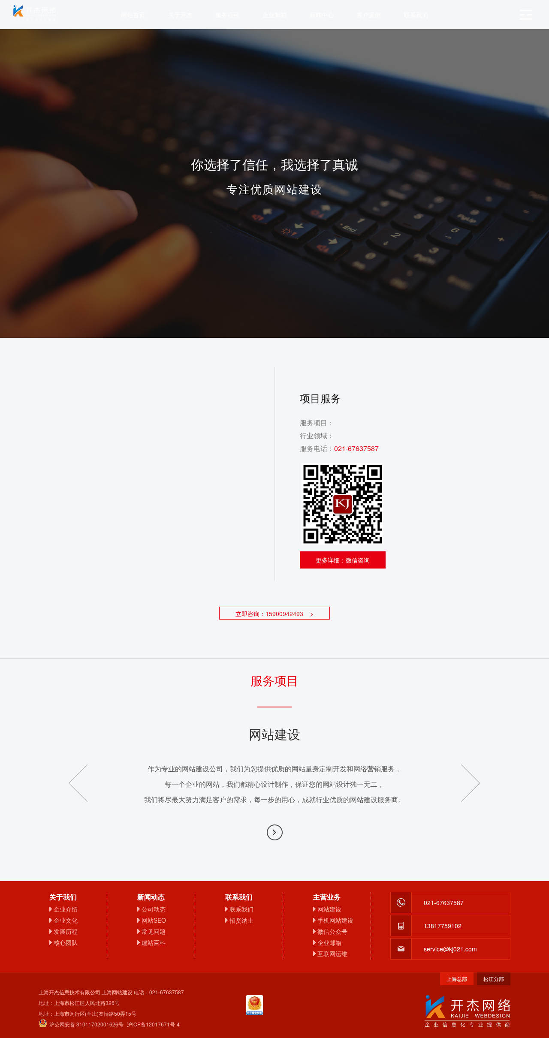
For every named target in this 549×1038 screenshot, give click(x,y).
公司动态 (154, 909)
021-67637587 (356, 448)
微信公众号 (332, 931)
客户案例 (369, 14)
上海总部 (456, 978)
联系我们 (416, 14)
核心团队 (66, 942)
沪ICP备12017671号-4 (153, 1024)
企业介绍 (66, 909)
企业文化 (66, 920)
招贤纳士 (241, 920)
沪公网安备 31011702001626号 (86, 1024)
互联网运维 (332, 953)
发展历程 (66, 931)
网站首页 (133, 14)
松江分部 (493, 978)
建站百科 (154, 942)
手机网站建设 (335, 920)
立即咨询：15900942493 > (274, 613)
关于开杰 (180, 14)
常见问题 (154, 931)
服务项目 (227, 14)
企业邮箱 (274, 14)
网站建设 (329, 909)
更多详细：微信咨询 (343, 560)
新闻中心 (322, 14)
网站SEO (154, 920)
